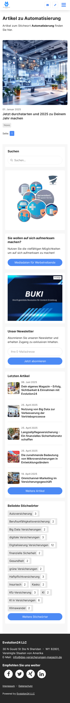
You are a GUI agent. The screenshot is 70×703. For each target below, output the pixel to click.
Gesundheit (18, 561)
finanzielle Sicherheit (24, 553)
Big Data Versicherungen (27, 529)
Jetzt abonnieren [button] (35, 361)
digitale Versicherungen (26, 537)
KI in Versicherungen (24, 600)
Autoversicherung (22, 513)
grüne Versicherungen (25, 569)
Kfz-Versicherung (22, 592)
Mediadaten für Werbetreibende (35, 262)
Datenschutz (26, 685)
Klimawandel (19, 608)
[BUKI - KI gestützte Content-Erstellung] (35, 298)
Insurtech (17, 584)
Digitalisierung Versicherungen (31, 545)
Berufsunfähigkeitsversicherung (31, 521)
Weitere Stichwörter (35, 616)
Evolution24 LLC (26, 693)
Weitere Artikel (35, 491)
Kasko (38, 584)
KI (45, 592)
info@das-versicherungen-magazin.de (37, 657)
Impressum (9, 685)
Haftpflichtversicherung (26, 576)
